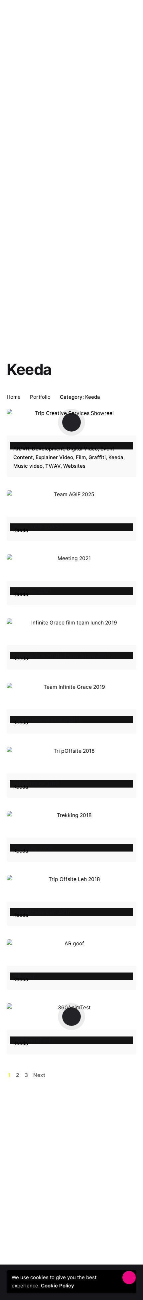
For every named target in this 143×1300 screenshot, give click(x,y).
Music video (28, 466)
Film (81, 457)
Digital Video (82, 448)
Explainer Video (54, 457)
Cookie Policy (59, 1285)
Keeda (115, 457)
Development (48, 448)
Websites (74, 466)
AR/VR (21, 448)
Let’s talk (120, 16)
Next (40, 1075)
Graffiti (97, 457)
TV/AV (53, 466)
